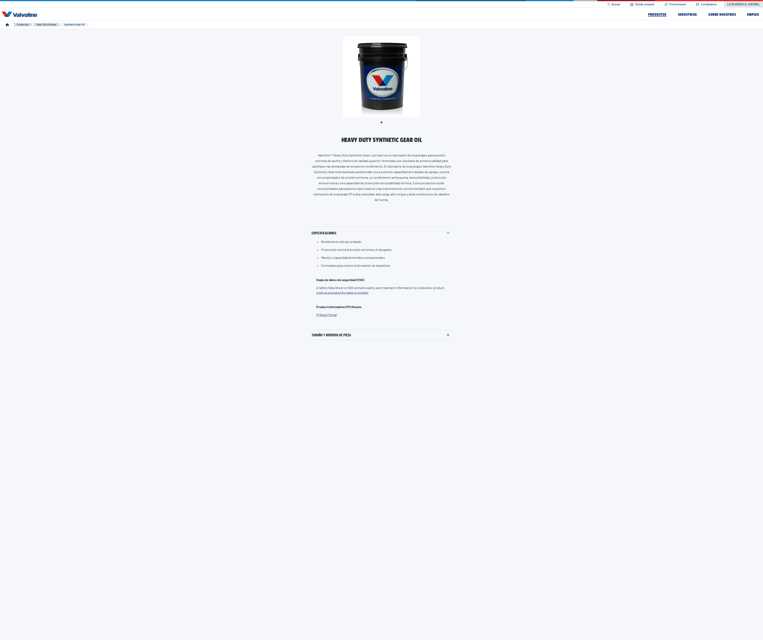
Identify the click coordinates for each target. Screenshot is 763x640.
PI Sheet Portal (326, 315)
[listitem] (613, 4)
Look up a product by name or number (342, 292)
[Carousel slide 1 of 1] (381, 122)
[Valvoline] (20, 14)
